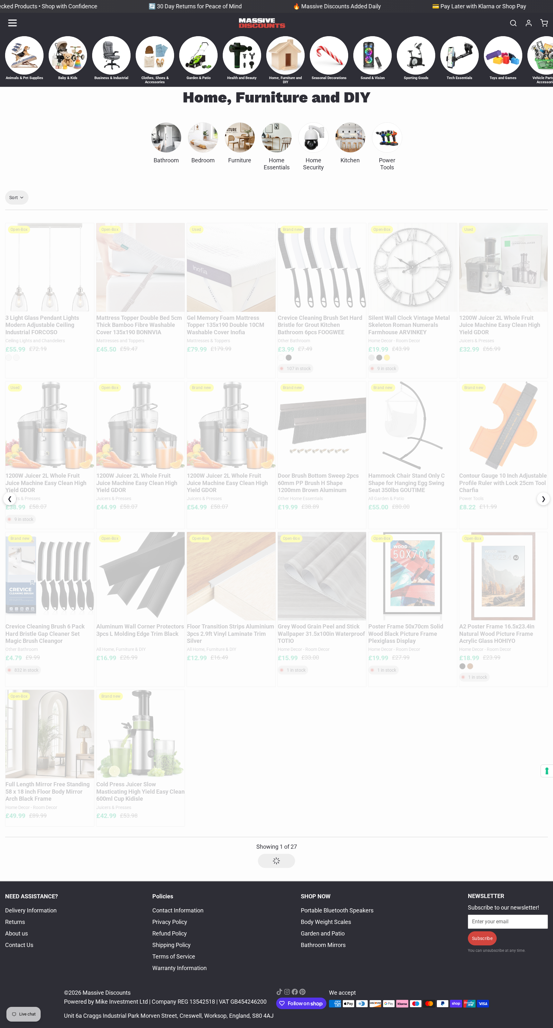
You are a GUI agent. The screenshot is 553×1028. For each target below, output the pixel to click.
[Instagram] (287, 992)
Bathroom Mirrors (323, 945)
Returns (15, 922)
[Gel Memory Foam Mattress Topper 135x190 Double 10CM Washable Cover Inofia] (231, 267)
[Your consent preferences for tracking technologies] (547, 771)
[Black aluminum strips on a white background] (140, 576)
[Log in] (526, 23)
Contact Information (178, 910)
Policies (162, 896)
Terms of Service (173, 956)
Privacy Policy (169, 922)
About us (16, 933)
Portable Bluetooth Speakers (337, 910)
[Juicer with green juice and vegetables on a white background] (140, 734)
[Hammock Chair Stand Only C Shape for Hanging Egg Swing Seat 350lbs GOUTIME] (412, 425)
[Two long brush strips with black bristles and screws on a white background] (322, 425)
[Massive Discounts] (262, 23)
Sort (13, 197)
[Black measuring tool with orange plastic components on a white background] (503, 425)
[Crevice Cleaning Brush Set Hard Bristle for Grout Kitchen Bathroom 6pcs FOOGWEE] (322, 267)
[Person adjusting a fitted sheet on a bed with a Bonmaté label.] (140, 267)
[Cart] (541, 23)
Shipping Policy (171, 945)
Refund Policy (169, 933)
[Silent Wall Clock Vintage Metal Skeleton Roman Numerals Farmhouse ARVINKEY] (412, 267)
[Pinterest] (302, 992)
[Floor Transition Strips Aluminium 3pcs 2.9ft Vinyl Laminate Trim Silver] (231, 576)
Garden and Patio (323, 933)
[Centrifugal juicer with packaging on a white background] (503, 267)
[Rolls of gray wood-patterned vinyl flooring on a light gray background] (322, 576)
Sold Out (50, 303)
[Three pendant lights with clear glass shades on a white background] (49, 267)
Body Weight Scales (326, 922)
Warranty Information (179, 968)
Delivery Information (31, 910)
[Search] (510, 23)
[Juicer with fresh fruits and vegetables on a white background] (49, 425)
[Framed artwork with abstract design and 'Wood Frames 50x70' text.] (412, 576)
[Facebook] (295, 992)
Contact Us (19, 945)
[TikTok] (279, 992)
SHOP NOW (316, 896)
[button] (50, 461)
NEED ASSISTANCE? (31, 896)
